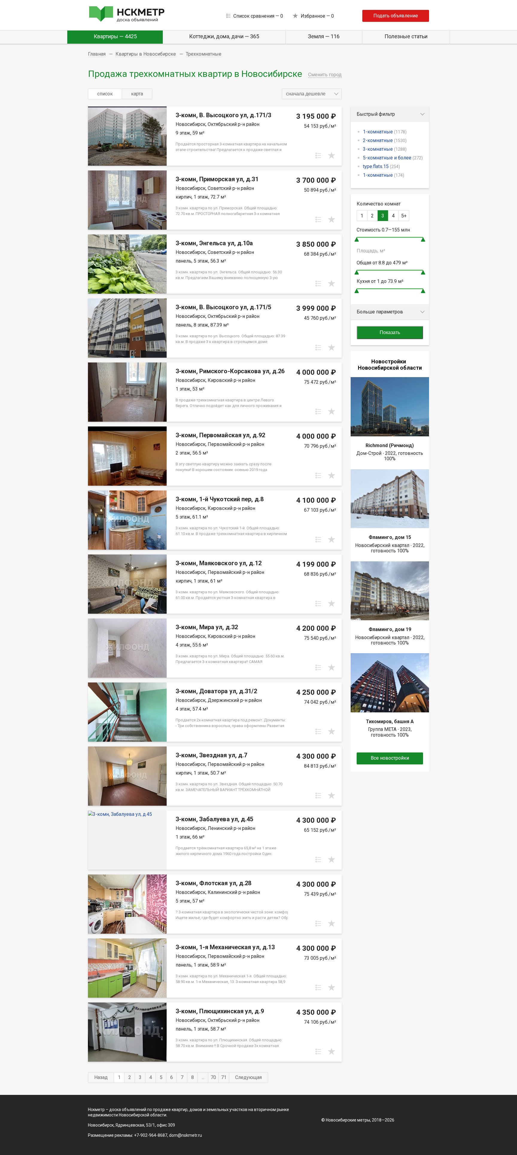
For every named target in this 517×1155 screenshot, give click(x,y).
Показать (390, 332)
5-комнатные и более (393, 158)
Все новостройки (390, 758)
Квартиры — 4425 (115, 36)
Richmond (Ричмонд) (390, 445)
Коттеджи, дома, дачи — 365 (224, 36)
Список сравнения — (258, 16)
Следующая (248, 1077)
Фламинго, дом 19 (390, 629)
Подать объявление (395, 16)
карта (137, 94)
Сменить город (325, 74)
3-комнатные (385, 149)
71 (223, 1077)
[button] (312, 94)
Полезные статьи (406, 36)
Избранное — (317, 16)
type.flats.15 (381, 166)
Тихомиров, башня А (390, 721)
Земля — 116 (324, 36)
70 (213, 1077)
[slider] (356, 239)
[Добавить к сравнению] (318, 155)
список (105, 94)
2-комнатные (385, 140)
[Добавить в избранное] (331, 155)
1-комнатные (385, 132)
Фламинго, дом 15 (390, 537)
